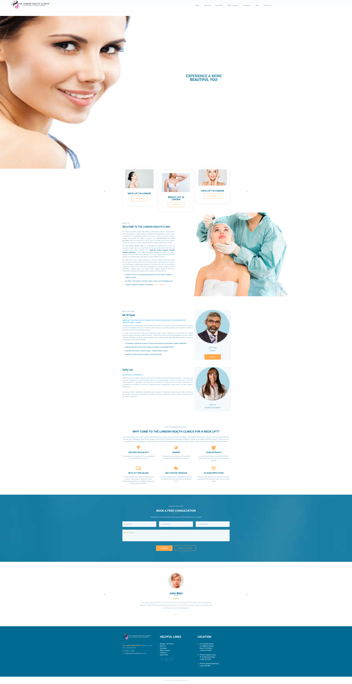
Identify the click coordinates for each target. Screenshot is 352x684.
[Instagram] (171, 659)
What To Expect (233, 5)
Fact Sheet (219, 5)
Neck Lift (207, 5)
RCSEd (171, 347)
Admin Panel (164, 655)
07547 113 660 (129, 651)
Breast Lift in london (176, 198)
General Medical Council (160, 351)
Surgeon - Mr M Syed (167, 644)
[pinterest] (166, 659)
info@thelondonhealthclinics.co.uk (135, 653)
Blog (257, 5)
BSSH (160, 354)
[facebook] (162, 659)
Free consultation (194, 102)
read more (139, 198)
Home (197, 5)
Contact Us (267, 5)
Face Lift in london (212, 191)
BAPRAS (183, 343)
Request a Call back (185, 548)
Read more (213, 102)
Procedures (247, 5)
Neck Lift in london (139, 193)
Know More (212, 357)
